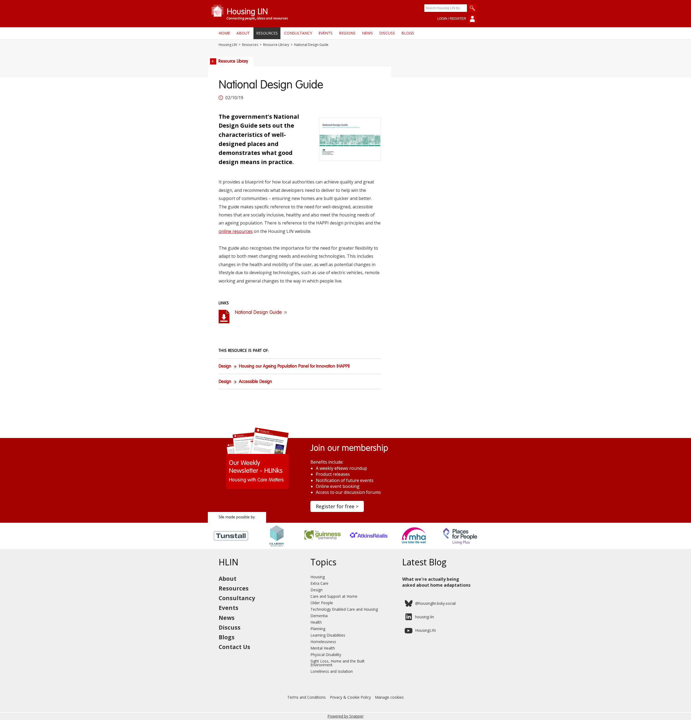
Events (326, 33)
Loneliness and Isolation (331, 671)
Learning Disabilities (327, 635)
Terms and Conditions (306, 697)
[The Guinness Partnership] (322, 547)
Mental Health (322, 648)
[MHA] (414, 547)
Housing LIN (228, 45)
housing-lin (424, 616)
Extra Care (319, 583)
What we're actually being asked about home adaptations (436, 582)
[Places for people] (460, 547)
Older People (321, 602)
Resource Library (276, 45)
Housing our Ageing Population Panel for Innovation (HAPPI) (294, 366)
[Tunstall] (231, 547)
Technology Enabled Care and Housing (344, 609)
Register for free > (337, 506)
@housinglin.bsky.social (435, 603)
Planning (317, 628)
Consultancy (298, 33)
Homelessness (323, 641)
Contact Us (234, 647)
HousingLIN (425, 630)
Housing (317, 576)
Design (225, 366)
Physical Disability (325, 654)
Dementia (319, 615)
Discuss (387, 33)
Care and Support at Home (333, 596)
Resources (267, 33)
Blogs (407, 33)
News (367, 33)
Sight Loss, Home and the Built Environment (337, 662)
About (243, 33)
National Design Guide (259, 312)
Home (224, 33)
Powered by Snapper (345, 716)
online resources (236, 231)
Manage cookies (389, 697)
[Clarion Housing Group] (277, 547)
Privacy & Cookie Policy (350, 697)
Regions (347, 33)
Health (316, 622)
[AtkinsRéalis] (368, 547)
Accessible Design (255, 382)
